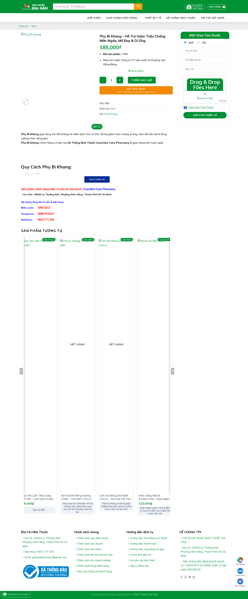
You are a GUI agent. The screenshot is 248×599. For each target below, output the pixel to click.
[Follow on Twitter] (189, 577)
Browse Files (205, 98)
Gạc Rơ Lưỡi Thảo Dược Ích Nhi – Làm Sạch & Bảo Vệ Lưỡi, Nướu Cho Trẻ (38, 497)
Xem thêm (95, 179)
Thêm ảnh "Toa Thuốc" (201, 107)
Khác (34, 26)
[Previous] (21, 378)
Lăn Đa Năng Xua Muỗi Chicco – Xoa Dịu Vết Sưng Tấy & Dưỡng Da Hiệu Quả (116, 497)
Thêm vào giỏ (141, 80)
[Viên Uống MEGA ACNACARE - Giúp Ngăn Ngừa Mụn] (155, 365)
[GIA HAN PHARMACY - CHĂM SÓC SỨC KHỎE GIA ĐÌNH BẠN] (34, 6)
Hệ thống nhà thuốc (181, 17)
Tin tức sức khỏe (212, 17)
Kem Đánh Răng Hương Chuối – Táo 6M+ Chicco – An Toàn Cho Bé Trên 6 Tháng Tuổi (77, 497)
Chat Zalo (240, 575)
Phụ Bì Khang (110, 114)
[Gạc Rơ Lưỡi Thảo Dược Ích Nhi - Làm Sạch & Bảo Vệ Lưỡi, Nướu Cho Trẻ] (38, 365)
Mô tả (97, 126)
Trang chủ (23, 26)
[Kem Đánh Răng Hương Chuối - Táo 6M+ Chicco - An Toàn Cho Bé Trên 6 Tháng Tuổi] (77, 365)
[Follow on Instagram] (185, 577)
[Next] (172, 378)
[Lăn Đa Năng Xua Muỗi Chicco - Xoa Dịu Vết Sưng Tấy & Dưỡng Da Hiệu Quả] (116, 365)
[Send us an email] (193, 577)
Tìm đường (240, 564)
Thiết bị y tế (153, 17)
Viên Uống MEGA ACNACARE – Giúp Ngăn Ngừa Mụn (154, 497)
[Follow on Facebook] (181, 577)
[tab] (96, 126)
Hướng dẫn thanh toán (143, 543)
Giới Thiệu (94, 17)
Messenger (240, 586)
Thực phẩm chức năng (121, 17)
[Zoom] (25, 101)
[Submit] (138, 6)
